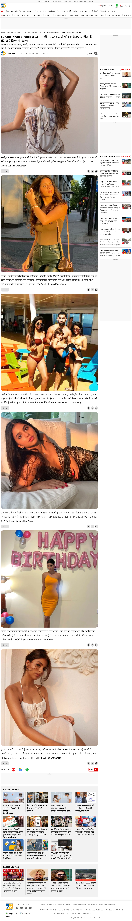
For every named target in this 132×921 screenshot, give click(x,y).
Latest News (107, 69)
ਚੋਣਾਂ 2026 (111, 11)
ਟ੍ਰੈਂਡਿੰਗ (36, 11)
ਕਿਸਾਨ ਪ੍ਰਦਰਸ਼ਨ (37, 15)
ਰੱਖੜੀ (108, 15)
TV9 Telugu (80, 910)
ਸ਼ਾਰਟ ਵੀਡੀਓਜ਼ (16, 11)
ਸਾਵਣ (102, 15)
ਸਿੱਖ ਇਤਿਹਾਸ (127, 15)
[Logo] (3, 6)
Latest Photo (27, 32)
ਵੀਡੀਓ (69, 11)
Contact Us (44, 905)
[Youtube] (13, 769)
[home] (2, 11)
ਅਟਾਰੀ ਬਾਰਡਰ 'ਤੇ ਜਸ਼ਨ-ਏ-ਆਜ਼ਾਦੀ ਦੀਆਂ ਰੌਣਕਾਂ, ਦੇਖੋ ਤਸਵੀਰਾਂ (11, 808)
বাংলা (70, 1)
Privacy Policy (92, 905)
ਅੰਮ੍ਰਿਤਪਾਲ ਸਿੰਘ (74, 15)
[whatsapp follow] (27, 769)
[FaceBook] (17, 908)
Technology (9, 836)
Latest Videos (107, 156)
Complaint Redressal (79, 905)
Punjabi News (6, 32)
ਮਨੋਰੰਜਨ (43, 11)
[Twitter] (92, 171)
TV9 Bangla (100, 910)
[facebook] (88, 171)
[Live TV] (120, 5)
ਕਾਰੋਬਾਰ (87, 11)
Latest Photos (11, 789)
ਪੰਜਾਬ (7, 11)
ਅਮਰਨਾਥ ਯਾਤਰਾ (116, 15)
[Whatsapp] (116, 6)
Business (8, 813)
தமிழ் (74, 1)
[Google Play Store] (12, 915)
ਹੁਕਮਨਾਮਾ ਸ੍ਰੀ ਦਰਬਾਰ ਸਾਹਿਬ (22, 15)
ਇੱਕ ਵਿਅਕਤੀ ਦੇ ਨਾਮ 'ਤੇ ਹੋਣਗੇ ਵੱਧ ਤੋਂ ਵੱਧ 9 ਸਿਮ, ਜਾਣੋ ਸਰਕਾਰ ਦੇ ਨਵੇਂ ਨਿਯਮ (12, 855)
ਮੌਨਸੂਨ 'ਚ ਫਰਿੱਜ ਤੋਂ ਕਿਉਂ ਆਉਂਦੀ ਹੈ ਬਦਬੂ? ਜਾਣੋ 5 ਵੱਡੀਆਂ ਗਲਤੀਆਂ (37, 808)
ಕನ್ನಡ (49, 1)
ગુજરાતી (65, 1)
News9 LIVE (76, 914)
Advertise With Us (63, 905)
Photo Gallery (16, 32)
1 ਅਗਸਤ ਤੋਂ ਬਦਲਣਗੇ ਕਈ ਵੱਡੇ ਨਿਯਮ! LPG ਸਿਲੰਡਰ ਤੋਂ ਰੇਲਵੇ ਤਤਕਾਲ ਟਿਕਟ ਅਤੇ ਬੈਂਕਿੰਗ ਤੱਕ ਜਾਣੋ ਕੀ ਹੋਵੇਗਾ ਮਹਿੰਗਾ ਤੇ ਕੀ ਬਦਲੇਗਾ (84, 834)
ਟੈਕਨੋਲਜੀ (95, 11)
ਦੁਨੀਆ (29, 11)
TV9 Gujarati (110, 910)
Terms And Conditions (107, 905)
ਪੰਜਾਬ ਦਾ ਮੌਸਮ (7, 15)
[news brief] (102, 6)
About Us (52, 905)
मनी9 (85, 1)
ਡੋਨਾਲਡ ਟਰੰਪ (89, 15)
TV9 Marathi (71, 910)
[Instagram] (26, 908)
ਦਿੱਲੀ (82, 15)
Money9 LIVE (86, 914)
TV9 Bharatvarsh (59, 910)
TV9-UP (90, 1)
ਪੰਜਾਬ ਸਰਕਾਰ (48, 15)
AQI (112, 6)
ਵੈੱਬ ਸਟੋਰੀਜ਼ (51, 11)
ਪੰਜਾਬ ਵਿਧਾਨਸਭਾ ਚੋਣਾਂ (61, 15)
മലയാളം (80, 1)
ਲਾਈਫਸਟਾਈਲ (78, 11)
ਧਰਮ (63, 11)
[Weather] (109, 6)
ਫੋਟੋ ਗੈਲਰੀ (103, 11)
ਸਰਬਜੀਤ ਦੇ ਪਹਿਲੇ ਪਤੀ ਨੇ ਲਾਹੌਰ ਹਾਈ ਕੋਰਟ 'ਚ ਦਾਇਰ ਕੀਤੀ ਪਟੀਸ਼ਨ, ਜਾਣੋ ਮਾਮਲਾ (85, 808)
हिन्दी (39, 1)
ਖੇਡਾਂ (58, 11)
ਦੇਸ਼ (24, 11)
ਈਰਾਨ (97, 15)
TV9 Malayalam (58, 914)
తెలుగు (55, 1)
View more (124, 69)
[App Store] (26, 915)
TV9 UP (68, 914)
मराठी (59, 1)
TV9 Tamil (119, 910)
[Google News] (20, 769)
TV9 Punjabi (11, 53)
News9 (44, 1)
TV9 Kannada (90, 910)
